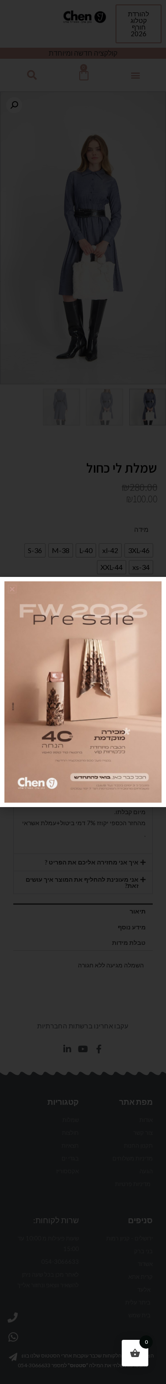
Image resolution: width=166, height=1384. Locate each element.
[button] (12, 589)
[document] (83, 692)
